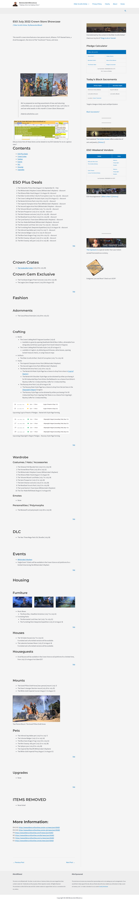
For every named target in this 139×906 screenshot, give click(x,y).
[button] (88, 4)
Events (20, 162)
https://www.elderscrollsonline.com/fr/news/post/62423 (34, 833)
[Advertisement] (44, 57)
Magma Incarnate (110, 64)
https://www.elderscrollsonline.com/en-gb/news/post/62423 (39, 830)
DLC (19, 164)
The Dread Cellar (92, 64)
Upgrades (21, 170)
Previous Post (18, 862)
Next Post (70, 862)
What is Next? (106, 196)
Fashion (20, 159)
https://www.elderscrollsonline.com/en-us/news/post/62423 (39, 827)
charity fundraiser (103, 886)
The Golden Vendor (103, 139)
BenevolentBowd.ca (28, 3)
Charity (107, 4)
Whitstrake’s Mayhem (25, 560)
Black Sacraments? (93, 112)
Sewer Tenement (97, 98)
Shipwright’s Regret (29, 390)
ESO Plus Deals (23, 154)
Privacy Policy (97, 4)
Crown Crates (22, 156)
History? (101, 142)
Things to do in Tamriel (108, 38)
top (74, 246)
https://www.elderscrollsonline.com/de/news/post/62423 (34, 835)
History (115, 196)
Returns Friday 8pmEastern (116, 163)
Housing (20, 167)
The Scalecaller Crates (25, 268)
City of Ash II (91, 56)
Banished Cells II (92, 60)
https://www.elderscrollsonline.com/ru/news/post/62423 (34, 838)
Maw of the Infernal (111, 60)
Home (122, 4)
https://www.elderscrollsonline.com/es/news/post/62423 (34, 841)
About (115, 4)
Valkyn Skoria (109, 56)
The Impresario (92, 250)
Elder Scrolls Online (80, 4)
